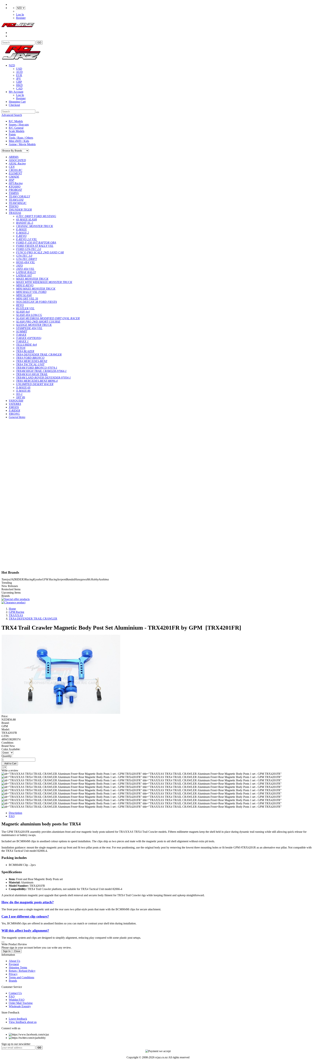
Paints (12, 134)
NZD (12, 65)
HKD (19, 85)
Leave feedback (18, 1018)
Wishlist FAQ (17, 999)
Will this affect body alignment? (25, 930)
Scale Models (16, 131)
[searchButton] (37, 112)
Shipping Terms (18, 967)
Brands (13, 980)
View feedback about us (23, 1022)
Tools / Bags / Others (21, 137)
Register (21, 17)
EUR (19, 75)
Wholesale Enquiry (20, 1006)
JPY (18, 78)
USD (19, 68)
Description (15, 812)
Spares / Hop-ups (19, 124)
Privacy (13, 974)
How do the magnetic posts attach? (27, 902)
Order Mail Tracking (21, 1003)
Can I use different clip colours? (25, 916)
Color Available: (11, 749)
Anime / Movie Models (22, 144)
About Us (14, 960)
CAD (19, 88)
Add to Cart (9, 763)
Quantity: (6, 756)
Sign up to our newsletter (15, 1044)
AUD (19, 72)
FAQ (12, 816)
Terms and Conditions (21, 977)
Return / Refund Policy (22, 970)
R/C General (16, 127)
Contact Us (15, 993)
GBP (19, 81)
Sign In (6, 951)
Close (17, 951)
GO (39, 42)
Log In (20, 14)
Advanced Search (11, 115)
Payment (14, 964)
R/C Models (16, 121)
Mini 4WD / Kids (19, 141)
